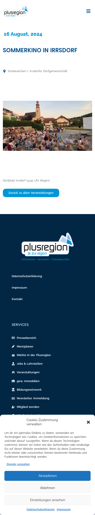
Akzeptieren (47, 476)
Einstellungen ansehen (47, 500)
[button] (88, 422)
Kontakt (17, 299)
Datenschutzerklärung (41, 509)
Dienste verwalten (18, 464)
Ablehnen (47, 488)
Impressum (64, 509)
